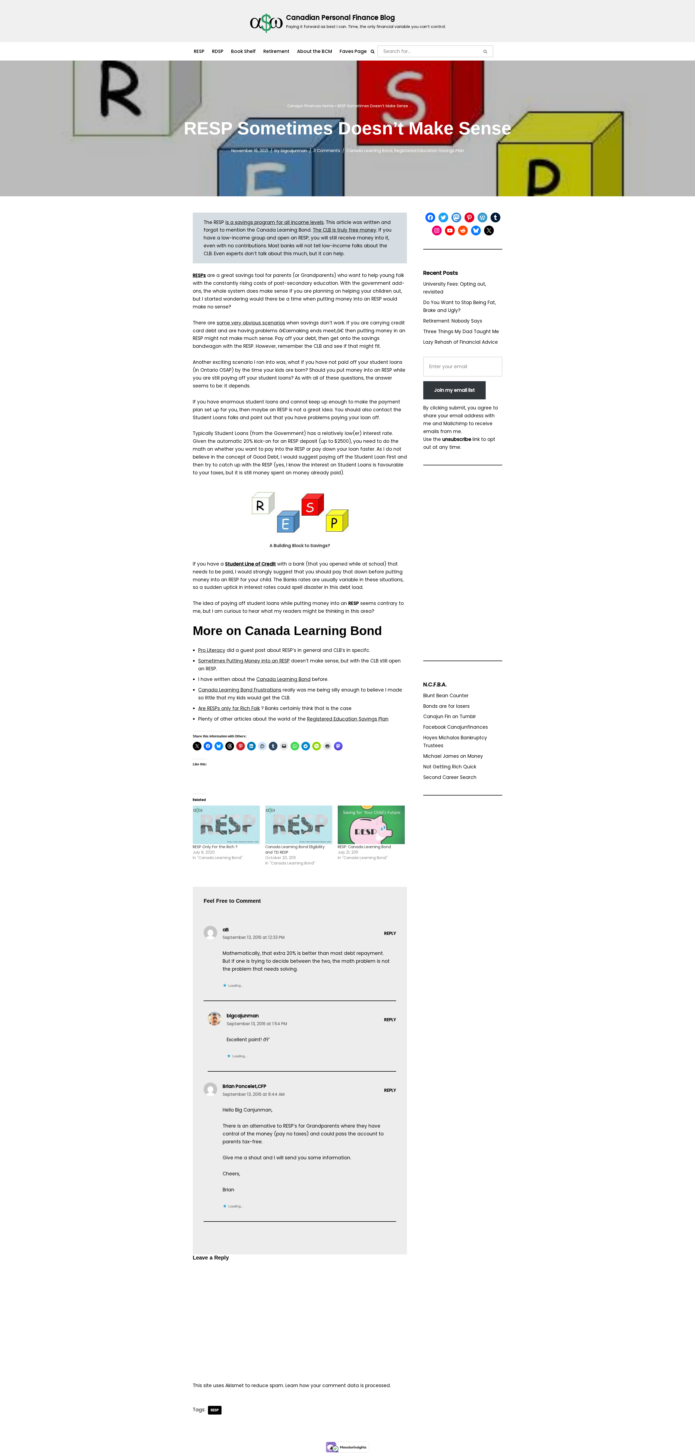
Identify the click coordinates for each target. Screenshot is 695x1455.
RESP (199, 51)
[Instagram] (437, 230)
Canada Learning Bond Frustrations (239, 690)
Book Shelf (243, 51)
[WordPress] (482, 217)
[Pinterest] (469, 217)
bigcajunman (294, 150)
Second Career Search (449, 777)
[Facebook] (430, 217)
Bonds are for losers (446, 706)
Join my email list (454, 390)
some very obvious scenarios (251, 323)
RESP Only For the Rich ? (215, 847)
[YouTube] (450, 230)
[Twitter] (443, 217)
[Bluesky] (476, 230)
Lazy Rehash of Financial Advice (460, 342)
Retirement (276, 51)
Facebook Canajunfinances (455, 727)
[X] (489, 230)
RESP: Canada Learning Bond (364, 847)
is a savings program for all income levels (274, 222)
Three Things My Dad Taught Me (461, 331)
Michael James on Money (453, 756)
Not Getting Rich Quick (449, 766)
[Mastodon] (456, 217)
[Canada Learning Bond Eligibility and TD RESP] (298, 825)
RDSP (217, 51)
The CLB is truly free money (344, 230)
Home (328, 106)
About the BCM (314, 51)
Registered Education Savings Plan (429, 150)
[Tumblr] (495, 217)
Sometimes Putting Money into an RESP (244, 661)
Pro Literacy (211, 650)
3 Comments (326, 150)
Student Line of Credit (250, 564)
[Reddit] (463, 230)
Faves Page (353, 51)
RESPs (199, 275)
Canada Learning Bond (369, 150)
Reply (390, 933)
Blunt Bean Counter (446, 695)
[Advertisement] (462, 565)
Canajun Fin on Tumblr (449, 716)
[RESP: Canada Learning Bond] (371, 825)
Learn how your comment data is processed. (338, 1385)
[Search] (373, 51)
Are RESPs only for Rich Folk (229, 708)
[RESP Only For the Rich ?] (226, 825)
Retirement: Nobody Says (452, 321)
